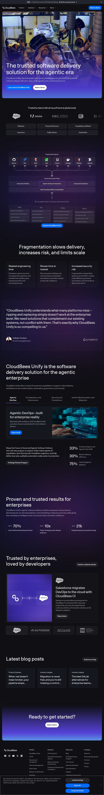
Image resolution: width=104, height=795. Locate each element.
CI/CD (31, 757)
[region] (52, 785)
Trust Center (70, 762)
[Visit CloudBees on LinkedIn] (21, 756)
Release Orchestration (36, 772)
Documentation (71, 768)
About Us (87, 753)
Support (68, 772)
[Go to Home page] (8, 8)
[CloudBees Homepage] (10, 750)
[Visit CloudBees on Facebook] (5, 756)
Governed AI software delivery (55, 758)
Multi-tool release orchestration (53, 763)
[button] (22, 8)
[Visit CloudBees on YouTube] (13, 756)
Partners (87, 760)
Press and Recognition (91, 757)
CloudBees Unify (34, 753)
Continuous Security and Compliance (55, 768)
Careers (86, 763)
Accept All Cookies (77, 791)
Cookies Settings (77, 780)
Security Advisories (72, 765)
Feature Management (36, 765)
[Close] (101, 785)
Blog (67, 753)
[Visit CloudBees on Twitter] (17, 756)
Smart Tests (33, 768)
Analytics (32, 775)
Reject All (77, 785)
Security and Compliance (33, 761)
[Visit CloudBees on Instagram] (9, 756)
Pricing (86, 766)
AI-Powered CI (52, 753)
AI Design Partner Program (71, 758)
